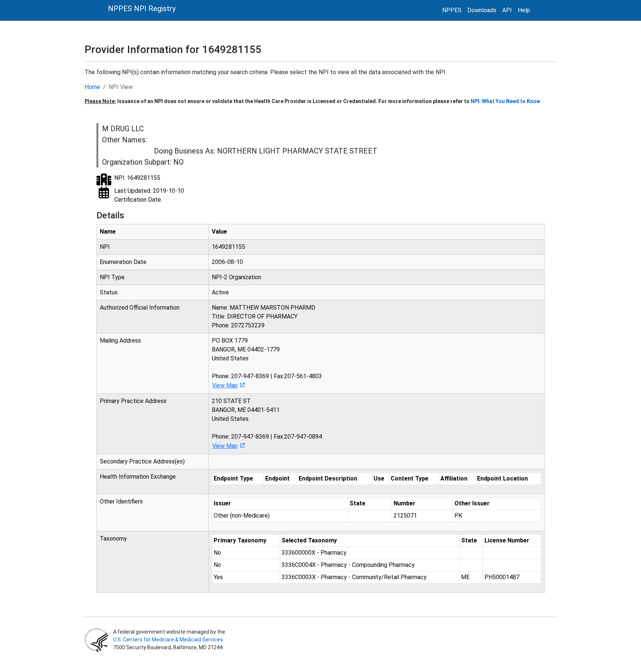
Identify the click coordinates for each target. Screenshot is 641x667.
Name (108, 231)
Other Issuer (472, 503)
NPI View (121, 86)
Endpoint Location (502, 478)
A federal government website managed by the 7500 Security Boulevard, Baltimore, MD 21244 (168, 639)
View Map (225, 385)
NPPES (451, 10)
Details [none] (110, 215)
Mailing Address (120, 340)
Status (109, 292)
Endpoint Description (328, 478)
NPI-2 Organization (236, 277)
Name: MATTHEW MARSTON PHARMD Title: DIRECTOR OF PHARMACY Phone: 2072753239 (263, 316)
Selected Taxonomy (309, 540)
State (357, 503)
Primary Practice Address (133, 401)
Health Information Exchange (138, 476)
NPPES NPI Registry (141, 8)
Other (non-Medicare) (242, 515)
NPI (105, 246)
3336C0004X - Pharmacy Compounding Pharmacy (348, 564)
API (507, 10)
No (217, 552)
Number (404, 503)
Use (379, 478)
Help (524, 10)
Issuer (222, 503)
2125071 (405, 515)
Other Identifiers (121, 501)
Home (92, 86)
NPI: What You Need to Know (505, 101)
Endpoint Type (233, 478)
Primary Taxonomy (240, 540)
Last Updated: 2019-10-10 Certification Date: (149, 195)
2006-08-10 (227, 261)
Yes (218, 577)
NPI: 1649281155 (137, 177)
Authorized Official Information (140, 307)
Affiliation (453, 478)
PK (458, 515)
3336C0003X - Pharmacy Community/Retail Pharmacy (354, 577)
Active (220, 292)
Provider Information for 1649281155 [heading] (173, 49)
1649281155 (228, 246)
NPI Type (112, 277)
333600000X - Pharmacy (314, 552)
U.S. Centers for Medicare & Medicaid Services (168, 640)
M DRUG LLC (123, 128)
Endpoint (277, 478)
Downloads (481, 10)
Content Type (409, 478)
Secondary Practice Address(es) (142, 461)
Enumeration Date (123, 261)
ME (465, 577)
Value (219, 231)
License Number (506, 540)
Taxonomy (113, 538)
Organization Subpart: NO (143, 162)
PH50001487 (501, 577)
